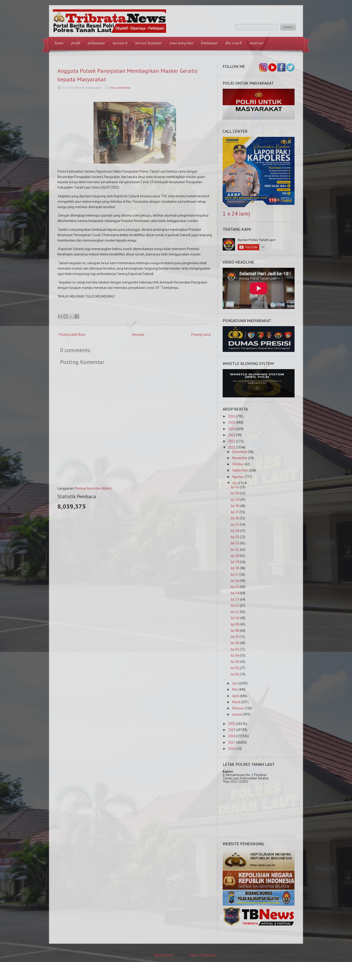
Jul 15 (235, 587)
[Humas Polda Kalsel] (259, 904)
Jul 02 (235, 668)
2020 (231, 724)
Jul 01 (235, 674)
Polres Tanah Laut (203, 955)
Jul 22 (235, 543)
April (235, 696)
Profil (75, 42)
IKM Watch (233, 42)
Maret (236, 702)
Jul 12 (235, 605)
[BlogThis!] (65, 316)
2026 (231, 416)
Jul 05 (235, 649)
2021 (231, 447)
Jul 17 (235, 574)
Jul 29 (235, 499)
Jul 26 (235, 518)
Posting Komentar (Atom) (93, 488)
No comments (120, 88)
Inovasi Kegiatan (148, 42)
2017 (231, 742)
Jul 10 (235, 618)
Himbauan (209, 42)
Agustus (238, 477)
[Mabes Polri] (259, 869)
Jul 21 (235, 549)
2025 (231, 422)
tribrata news (163, 955)
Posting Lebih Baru (72, 334)
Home (59, 42)
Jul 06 (235, 643)
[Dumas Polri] (259, 118)
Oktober (238, 464)
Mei (234, 689)
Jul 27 (235, 512)
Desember (239, 452)
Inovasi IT (120, 42)
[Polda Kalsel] (259, 888)
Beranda (138, 334)
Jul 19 (235, 562)
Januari (237, 714)
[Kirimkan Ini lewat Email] (59, 316)
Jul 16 (235, 580)
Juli (234, 483)
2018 (231, 736)
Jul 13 (235, 599)
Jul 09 (235, 624)
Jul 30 (235, 493)
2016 (231, 748)
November (239, 458)
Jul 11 (235, 612)
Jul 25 (235, 524)
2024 (231, 429)
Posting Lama (201, 334)
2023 (231, 435)
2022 (231, 441)
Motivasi (256, 42)
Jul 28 (235, 506)
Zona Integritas (181, 42)
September (240, 470)
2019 (231, 730)
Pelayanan (96, 42)
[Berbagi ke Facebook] (76, 316)
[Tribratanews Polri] (259, 925)
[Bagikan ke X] (71, 316)
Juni (235, 683)
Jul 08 (235, 630)
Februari (238, 708)
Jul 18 (235, 568)
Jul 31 (235, 487)
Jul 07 (235, 637)
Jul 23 (235, 537)
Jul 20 (235, 556)
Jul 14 (235, 593)
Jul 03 (235, 662)
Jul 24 (235, 531)
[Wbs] (259, 396)
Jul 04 (235, 655)
